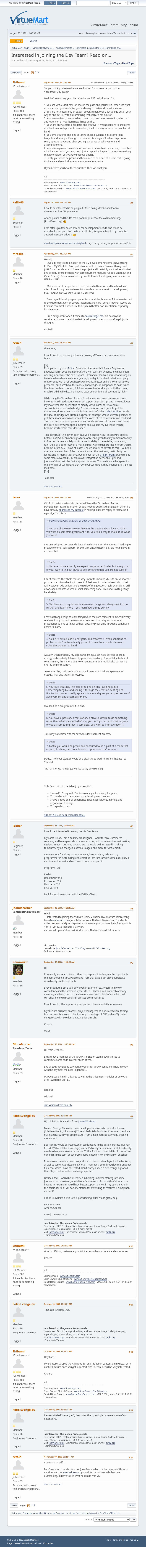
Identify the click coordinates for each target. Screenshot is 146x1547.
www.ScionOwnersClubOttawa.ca (90, 185)
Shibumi (19, 82)
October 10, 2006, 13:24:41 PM (58, 1409)
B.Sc (70, 368)
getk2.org (110, 1231)
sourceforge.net (94, 316)
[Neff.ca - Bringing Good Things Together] (14, 378)
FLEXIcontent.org (101, 948)
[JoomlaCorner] (14, 940)
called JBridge (113, 411)
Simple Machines (31, 1540)
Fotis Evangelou (24, 1116)
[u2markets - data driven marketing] (14, 989)
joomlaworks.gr (56, 1231)
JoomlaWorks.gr (87, 1121)
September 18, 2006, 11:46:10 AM (59, 962)
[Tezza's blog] (14, 525)
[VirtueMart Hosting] (14, 230)
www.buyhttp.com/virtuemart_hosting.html (65, 243)
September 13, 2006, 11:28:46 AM (59, 907)
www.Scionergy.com (70, 182)
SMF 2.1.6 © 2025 (15, 1540)
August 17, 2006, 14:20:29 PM (57, 342)
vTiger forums (108, 454)
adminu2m (20, 962)
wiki (134, 33)
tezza (16, 497)
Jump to (88, 1519)
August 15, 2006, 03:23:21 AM (57, 253)
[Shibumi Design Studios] (14, 126)
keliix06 (18, 202)
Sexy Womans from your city (58, 1104)
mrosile (18, 254)
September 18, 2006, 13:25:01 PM (59, 1044)
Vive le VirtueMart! (53, 486)
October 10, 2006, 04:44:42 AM (58, 1245)
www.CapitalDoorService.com (80, 188)
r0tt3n (17, 343)
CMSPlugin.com (84, 948)
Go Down (16, 72)
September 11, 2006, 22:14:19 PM (59, 825)
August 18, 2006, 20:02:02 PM (57, 497)
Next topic (128, 63)
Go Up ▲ (134, 1539)
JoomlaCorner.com (65, 948)
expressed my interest (71, 509)
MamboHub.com (59, 920)
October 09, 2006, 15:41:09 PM (58, 1115)
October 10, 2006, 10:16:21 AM (58, 1304)
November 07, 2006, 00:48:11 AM (59, 1456)
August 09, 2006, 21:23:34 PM (57, 82)
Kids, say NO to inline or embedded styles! (64, 814)
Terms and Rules (120, 1539)
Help (108, 1539)
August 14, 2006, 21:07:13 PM (57, 202)
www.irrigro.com (72, 1472)
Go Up (14, 1505)
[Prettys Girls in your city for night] (14, 1077)
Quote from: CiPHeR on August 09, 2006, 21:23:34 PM (74, 520)
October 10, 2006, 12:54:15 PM (58, 1351)
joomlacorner (22, 908)
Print (132, 72)
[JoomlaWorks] (14, 1148)
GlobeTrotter (22, 1044)
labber (17, 826)
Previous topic (111, 63)
